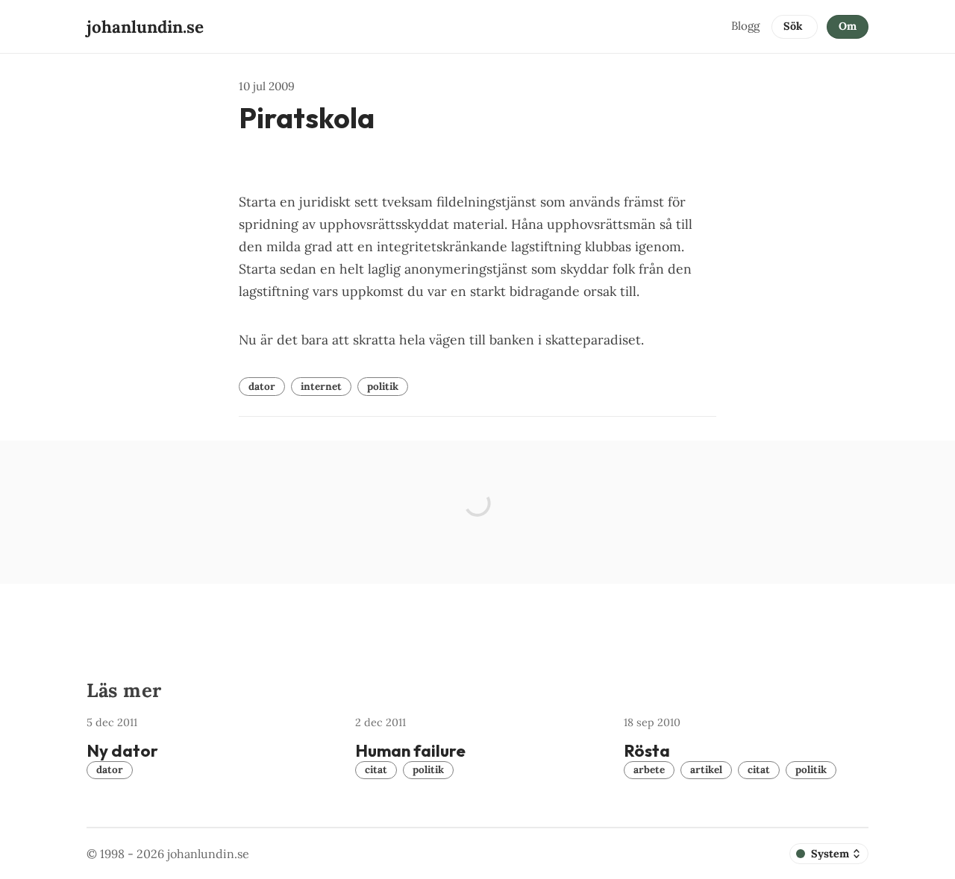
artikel (706, 769)
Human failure (410, 750)
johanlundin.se (208, 853)
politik (382, 386)
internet (321, 386)
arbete (649, 769)
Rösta (647, 750)
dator (261, 386)
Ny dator (122, 750)
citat (376, 769)
